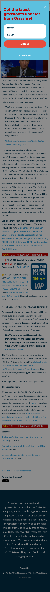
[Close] (45, 7)
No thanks (25, 55)
